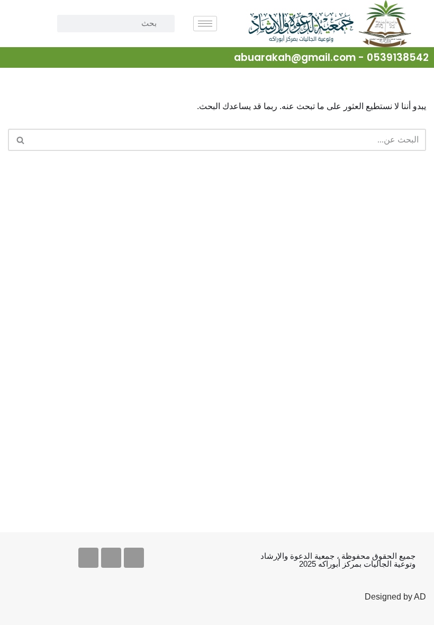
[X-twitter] (134, 558)
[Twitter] (14, 58)
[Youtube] (111, 558)
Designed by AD (395, 596)
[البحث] (20, 140)
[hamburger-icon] (205, 23)
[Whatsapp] (88, 558)
